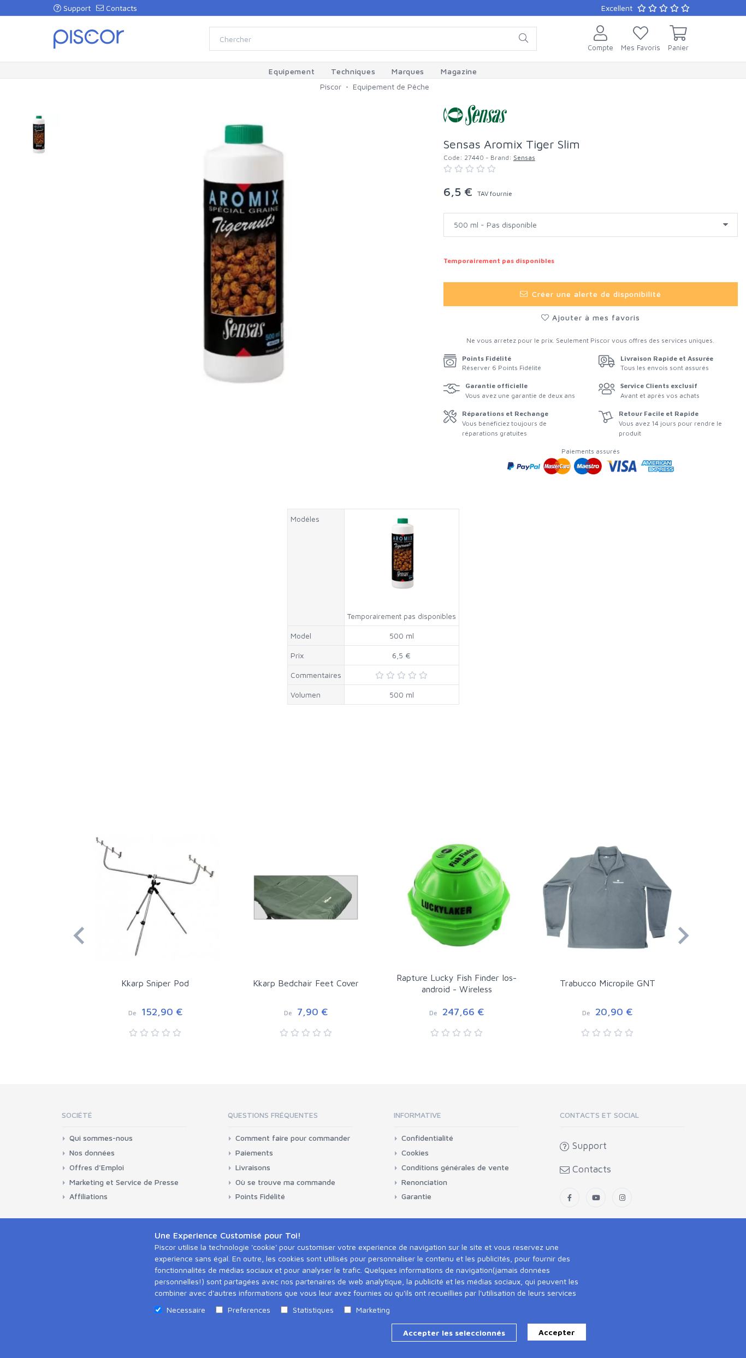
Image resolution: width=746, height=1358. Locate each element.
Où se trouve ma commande (285, 1182)
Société (77, 1114)
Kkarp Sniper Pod (155, 983)
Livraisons (252, 1167)
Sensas (524, 157)
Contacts (120, 8)
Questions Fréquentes (273, 1114)
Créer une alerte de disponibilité (595, 294)
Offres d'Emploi (96, 1167)
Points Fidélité (260, 1196)
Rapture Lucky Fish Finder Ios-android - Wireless (456, 983)
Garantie (416, 1196)
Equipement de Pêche (391, 86)
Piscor (330, 86)
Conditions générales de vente (455, 1167)
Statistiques (313, 1309)
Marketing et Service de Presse (124, 1182)
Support (76, 8)
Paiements (254, 1152)
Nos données (92, 1152)
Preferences (249, 1309)
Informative (417, 1114)
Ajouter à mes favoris (594, 317)
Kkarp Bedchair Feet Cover (306, 983)
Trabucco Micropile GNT (607, 983)
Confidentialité (427, 1138)
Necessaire (186, 1309)
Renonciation (424, 1182)
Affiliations (88, 1196)
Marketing (373, 1309)
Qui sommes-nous (101, 1138)
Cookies (415, 1152)
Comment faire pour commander (292, 1138)
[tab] (124, 1118)
